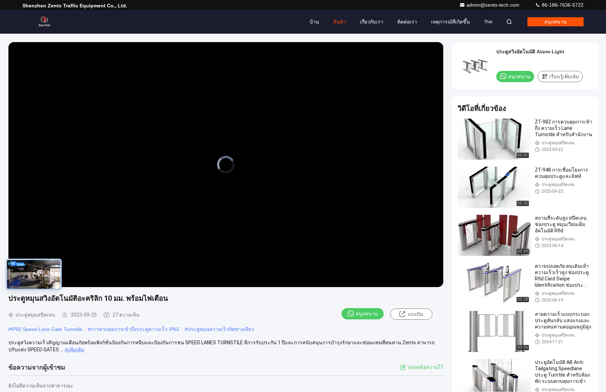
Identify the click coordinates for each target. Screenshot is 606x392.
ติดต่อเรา (407, 22)
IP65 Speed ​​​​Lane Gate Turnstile (46, 329)
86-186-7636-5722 (562, 5)
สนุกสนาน (555, 22)
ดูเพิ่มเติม (74, 349)
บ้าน (314, 22)
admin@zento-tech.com (493, 5)
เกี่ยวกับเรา (371, 22)
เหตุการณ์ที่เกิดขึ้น (450, 22)
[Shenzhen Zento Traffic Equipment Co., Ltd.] (44, 21)
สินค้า (339, 22)
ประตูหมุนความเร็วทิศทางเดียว (221, 329)
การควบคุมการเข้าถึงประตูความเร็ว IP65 (135, 329)
